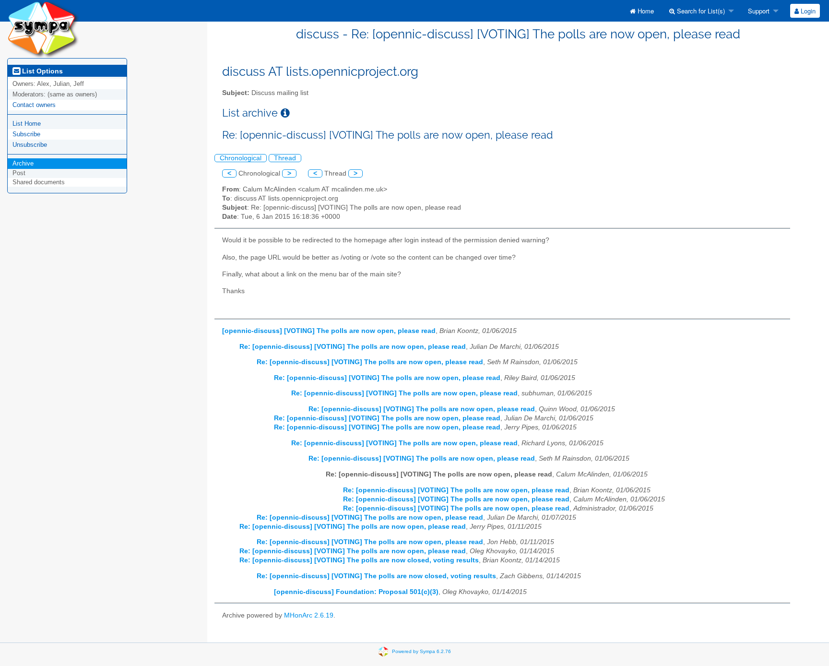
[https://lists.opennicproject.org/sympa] (43, 28)
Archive (23, 163)
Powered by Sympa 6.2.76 (421, 651)
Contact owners (34, 104)
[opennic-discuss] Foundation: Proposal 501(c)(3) (356, 591)
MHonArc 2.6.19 (308, 615)
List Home (26, 123)
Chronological (240, 158)
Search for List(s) (700, 10)
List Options (41, 71)
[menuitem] (642, 11)
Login (807, 10)
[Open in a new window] (285, 113)
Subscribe (26, 134)
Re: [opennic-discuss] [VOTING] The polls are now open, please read (352, 346)
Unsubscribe (29, 144)
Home (645, 10)
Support (758, 10)
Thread (285, 158)
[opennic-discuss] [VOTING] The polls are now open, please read (329, 330)
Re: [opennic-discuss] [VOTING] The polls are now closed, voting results (359, 560)
